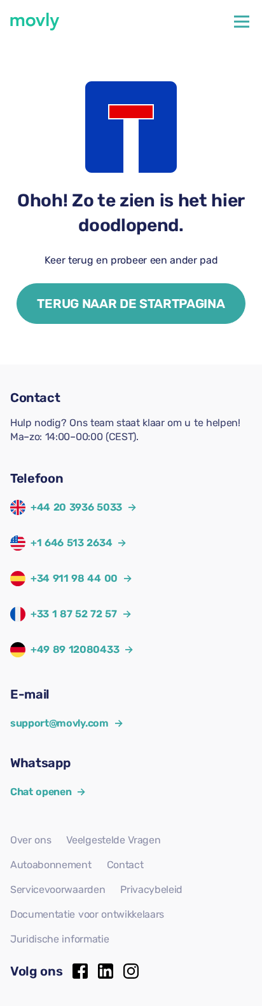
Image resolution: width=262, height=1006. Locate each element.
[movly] (35, 21)
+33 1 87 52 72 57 (74, 614)
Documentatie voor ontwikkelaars (87, 914)
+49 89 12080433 (75, 649)
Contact (125, 865)
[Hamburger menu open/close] (241, 21)
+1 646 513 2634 (71, 543)
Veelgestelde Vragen (113, 840)
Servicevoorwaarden (57, 889)
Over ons (30, 840)
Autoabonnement (51, 865)
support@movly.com (66, 723)
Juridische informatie (59, 939)
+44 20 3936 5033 (76, 507)
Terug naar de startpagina (130, 303)
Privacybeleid (151, 889)
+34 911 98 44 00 (74, 578)
